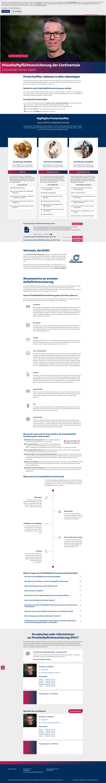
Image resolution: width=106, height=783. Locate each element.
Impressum (5, 8)
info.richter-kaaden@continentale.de (50, 672)
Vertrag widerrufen (93, 780)
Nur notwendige (16, 11)
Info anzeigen (66, 237)
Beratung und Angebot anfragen (42, 659)
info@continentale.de (57, 780)
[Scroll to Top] (98, 387)
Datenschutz (88, 4)
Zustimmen (6, 11)
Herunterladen (76, 224)
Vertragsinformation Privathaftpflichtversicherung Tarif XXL (39, 237)
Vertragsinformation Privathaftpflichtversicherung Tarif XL (39, 223)
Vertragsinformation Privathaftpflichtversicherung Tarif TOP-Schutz (41, 240)
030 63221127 (44, 669)
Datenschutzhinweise (14, 8)
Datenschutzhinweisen (40, 5)
